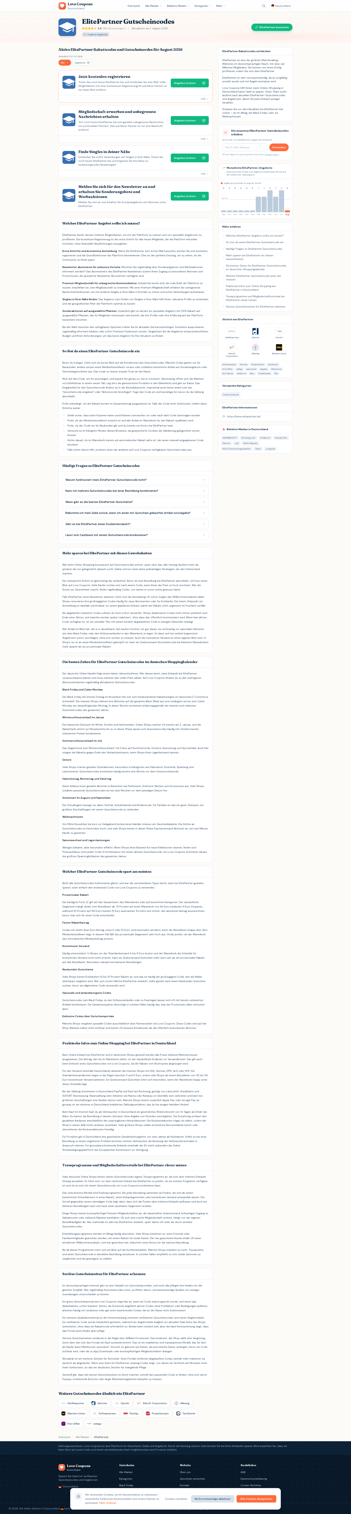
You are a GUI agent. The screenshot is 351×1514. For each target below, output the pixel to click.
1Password (276, 369)
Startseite (134, 5)
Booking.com (248, 437)
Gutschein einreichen (192, 1478)
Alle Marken (152, 5)
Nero (252, 373)
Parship (244, 364)
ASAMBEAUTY (230, 437)
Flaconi (226, 443)
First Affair (227, 369)
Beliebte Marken (176, 5)
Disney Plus (281, 437)
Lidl (237, 443)
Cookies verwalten (176, 1498)
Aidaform (241, 373)
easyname (251, 369)
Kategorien (201, 5)
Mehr (219, 5)
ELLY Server (227, 373)
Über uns (185, 1472)
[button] (64, 63)
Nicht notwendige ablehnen (213, 1498)
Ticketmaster (264, 373)
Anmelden (279, 147)
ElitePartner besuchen (274, 27)
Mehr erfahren (107, 1502)
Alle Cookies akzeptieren (256, 1498)
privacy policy (272, 154)
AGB (243, 1472)
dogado (263, 369)
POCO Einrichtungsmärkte (236, 448)
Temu (258, 448)
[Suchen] (264, 6)
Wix (276, 373)
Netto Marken (250, 443)
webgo (239, 369)
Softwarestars (229, 364)
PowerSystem (257, 364)
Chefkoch (265, 437)
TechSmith (273, 364)
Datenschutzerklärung (254, 1478)
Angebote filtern (70, 56)
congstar (270, 448)
